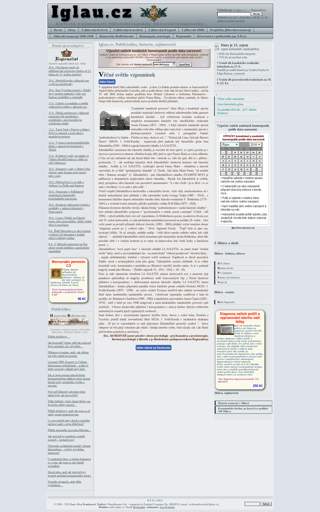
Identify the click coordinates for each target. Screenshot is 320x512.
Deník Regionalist (226, 302)
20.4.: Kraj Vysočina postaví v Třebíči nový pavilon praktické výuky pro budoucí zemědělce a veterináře (69, 94)
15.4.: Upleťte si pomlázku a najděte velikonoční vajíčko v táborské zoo (68, 105)
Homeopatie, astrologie (154, 36)
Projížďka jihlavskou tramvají (230, 30)
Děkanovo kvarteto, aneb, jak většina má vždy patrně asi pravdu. (68, 354)
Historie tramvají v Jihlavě (233, 403)
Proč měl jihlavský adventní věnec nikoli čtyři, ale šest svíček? (67, 393)
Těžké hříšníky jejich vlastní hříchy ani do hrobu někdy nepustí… (69, 403)
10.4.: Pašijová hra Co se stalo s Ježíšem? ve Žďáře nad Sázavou (66, 183)
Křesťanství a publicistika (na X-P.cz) (221, 36)
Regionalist (183, 36)
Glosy (72, 30)
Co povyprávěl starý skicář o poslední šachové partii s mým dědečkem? (69, 422)
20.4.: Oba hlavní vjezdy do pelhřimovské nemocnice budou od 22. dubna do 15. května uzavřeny (69, 71)
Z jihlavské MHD (193, 30)
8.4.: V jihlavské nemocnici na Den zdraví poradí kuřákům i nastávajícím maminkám (68, 248)
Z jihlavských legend (162, 30)
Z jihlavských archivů (127, 30)
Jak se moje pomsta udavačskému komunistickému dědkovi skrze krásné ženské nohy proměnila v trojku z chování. (69, 380)
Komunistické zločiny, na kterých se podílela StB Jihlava (243, 410)
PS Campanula (225, 272)
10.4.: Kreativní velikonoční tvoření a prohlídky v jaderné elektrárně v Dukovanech (69, 208)
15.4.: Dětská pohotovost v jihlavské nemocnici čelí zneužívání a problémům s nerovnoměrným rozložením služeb (68, 118)
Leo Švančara (167, 507)
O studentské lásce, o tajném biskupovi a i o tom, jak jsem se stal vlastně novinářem (69, 462)
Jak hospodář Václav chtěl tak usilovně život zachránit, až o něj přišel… (69, 344)
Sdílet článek (107, 81)
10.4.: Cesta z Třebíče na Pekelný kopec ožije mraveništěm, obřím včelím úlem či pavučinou (70, 221)
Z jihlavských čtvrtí (95, 30)
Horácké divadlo (225, 268)
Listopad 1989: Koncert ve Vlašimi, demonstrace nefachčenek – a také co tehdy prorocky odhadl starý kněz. (68, 365)
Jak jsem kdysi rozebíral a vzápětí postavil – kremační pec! (66, 438)
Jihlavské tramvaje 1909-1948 (73, 36)
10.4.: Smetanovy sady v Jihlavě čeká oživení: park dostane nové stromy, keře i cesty (69, 172)
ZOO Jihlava (224, 263)
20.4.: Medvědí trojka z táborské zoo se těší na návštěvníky (68, 82)
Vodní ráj (222, 282)
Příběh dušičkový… (59, 336)
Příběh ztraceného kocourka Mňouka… (69, 430)
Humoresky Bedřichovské (116, 36)
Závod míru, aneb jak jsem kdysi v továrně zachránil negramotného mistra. (69, 474)
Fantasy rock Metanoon (229, 277)
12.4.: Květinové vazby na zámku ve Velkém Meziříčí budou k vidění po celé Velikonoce (68, 159)
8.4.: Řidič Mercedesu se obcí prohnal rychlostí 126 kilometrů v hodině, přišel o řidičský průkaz (69, 234)
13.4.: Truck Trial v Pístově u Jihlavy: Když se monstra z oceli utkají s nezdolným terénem (69, 133)
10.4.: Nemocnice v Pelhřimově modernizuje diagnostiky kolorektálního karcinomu (65, 195)
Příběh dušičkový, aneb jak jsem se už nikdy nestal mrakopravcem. (69, 412)
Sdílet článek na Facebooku (154, 347)
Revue (58, 30)
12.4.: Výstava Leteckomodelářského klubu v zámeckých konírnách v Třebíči (68, 146)
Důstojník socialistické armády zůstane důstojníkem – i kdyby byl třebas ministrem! (69, 449)
